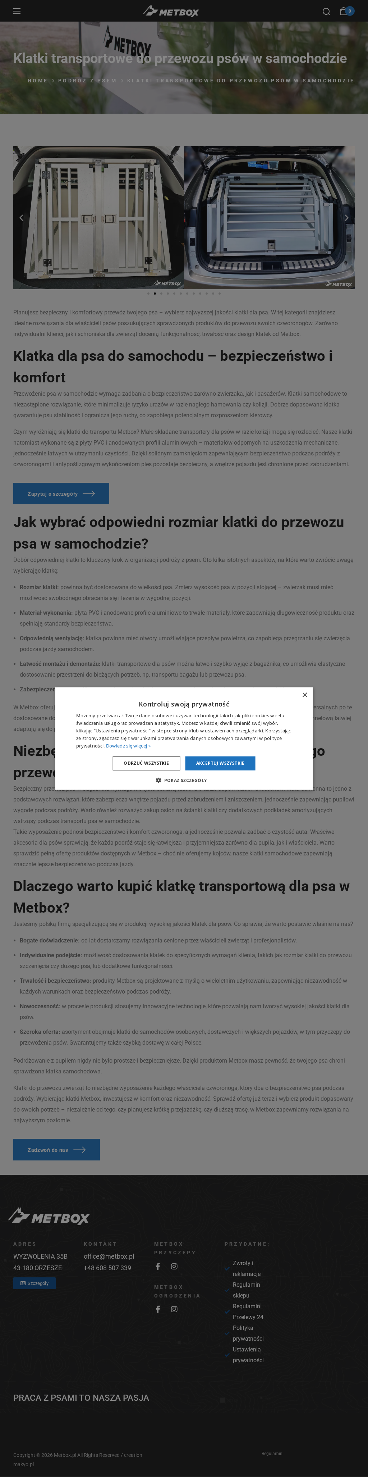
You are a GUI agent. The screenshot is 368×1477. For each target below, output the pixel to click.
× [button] (304, 695)
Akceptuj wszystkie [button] (220, 763)
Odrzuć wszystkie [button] (146, 763)
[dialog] (184, 738)
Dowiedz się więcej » (128, 745)
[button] (184, 780)
